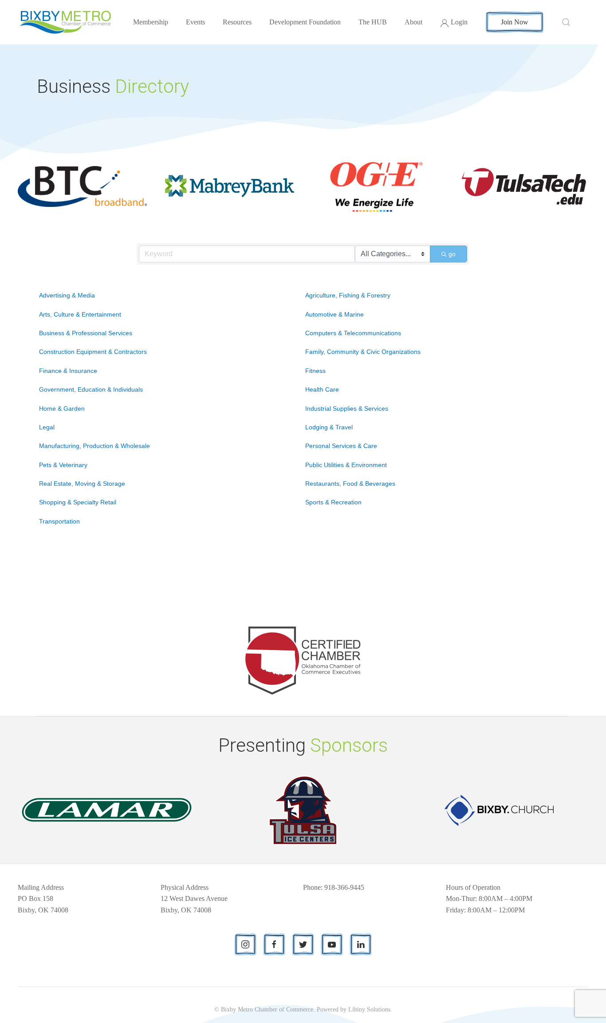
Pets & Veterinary (63, 464)
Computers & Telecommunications (353, 333)
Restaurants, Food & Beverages (350, 483)
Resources (237, 22)
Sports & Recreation (333, 502)
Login (459, 22)
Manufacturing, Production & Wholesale (94, 445)
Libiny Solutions (369, 1009)
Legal (47, 427)
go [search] (452, 254)
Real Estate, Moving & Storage (82, 483)
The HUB (372, 22)
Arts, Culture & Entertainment (80, 314)
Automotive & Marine (334, 314)
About (413, 22)
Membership (150, 22)
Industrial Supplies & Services (346, 408)
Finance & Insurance (68, 370)
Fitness (315, 370)
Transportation (59, 521)
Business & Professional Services (85, 333)
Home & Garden (62, 408)
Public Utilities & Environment (346, 464)
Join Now (514, 22)
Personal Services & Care (341, 445)
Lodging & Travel (329, 427)
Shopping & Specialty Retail (77, 502)
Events (195, 22)
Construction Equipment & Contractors (93, 351)
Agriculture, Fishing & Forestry (347, 295)
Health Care (322, 389)
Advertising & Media (67, 295)
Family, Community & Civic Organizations (363, 351)
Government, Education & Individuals (91, 389)
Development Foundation (305, 22)
